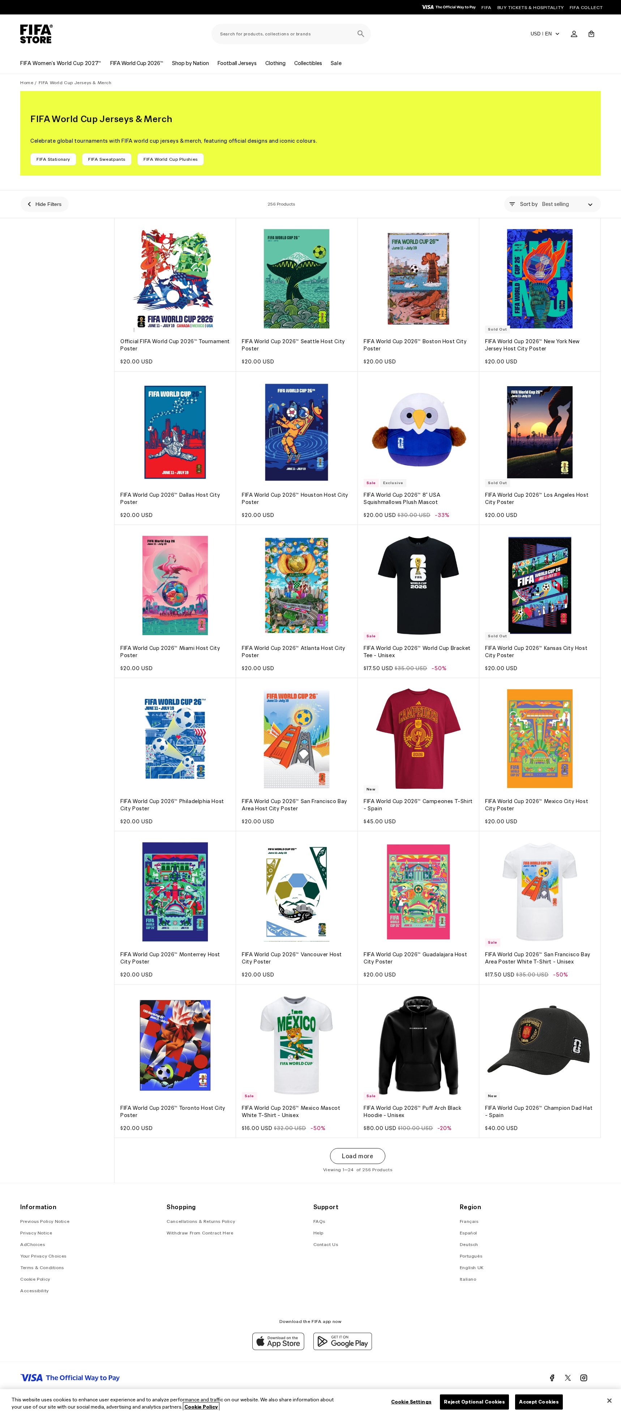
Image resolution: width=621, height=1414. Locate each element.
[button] (591, 34)
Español (468, 1233)
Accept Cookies (539, 1402)
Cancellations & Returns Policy (201, 1221)
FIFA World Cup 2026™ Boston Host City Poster (415, 345)
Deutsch (469, 1244)
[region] (310, 1401)
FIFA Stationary (53, 159)
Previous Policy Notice (44, 1221)
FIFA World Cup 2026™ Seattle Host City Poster (293, 345)
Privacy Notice (36, 1233)
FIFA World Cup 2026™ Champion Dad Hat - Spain (538, 1111)
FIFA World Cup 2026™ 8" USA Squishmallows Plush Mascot (402, 498)
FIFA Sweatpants (106, 159)
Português (471, 1256)
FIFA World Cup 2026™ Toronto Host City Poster (173, 1111)
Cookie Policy (35, 1279)
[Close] (609, 1401)
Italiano (468, 1279)
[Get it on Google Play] (342, 1348)
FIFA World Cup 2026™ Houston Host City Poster (295, 498)
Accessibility (34, 1290)
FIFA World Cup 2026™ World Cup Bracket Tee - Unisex (417, 652)
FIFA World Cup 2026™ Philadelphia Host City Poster (172, 805)
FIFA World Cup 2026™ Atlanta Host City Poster (294, 652)
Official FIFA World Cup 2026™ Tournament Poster (175, 345)
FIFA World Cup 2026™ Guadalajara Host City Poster (415, 958)
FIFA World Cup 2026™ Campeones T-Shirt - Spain (418, 805)
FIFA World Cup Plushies (171, 159)
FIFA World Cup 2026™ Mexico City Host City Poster (536, 805)
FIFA (486, 7)
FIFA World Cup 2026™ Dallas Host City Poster (170, 498)
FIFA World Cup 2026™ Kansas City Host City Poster (536, 652)
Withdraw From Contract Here (200, 1233)
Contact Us (325, 1244)
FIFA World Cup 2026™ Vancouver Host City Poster (292, 958)
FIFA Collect (586, 7)
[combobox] (291, 34)
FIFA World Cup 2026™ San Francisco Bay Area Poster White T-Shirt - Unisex (538, 958)
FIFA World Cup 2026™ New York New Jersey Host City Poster (532, 345)
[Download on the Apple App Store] (278, 1348)
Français (469, 1221)
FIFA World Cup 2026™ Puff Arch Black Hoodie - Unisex (413, 1111)
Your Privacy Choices (43, 1256)
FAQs (319, 1221)
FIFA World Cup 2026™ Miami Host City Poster (170, 652)
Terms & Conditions (42, 1267)
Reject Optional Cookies (474, 1402)
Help (318, 1233)
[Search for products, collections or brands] (361, 34)
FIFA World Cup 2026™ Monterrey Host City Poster (170, 958)
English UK (472, 1267)
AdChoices (32, 1244)
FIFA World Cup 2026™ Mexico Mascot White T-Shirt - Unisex (291, 1111)
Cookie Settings (411, 1402)
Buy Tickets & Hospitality (530, 7)
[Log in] (574, 34)
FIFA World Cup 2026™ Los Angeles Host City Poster (536, 498)
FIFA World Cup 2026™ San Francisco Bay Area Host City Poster (294, 805)
